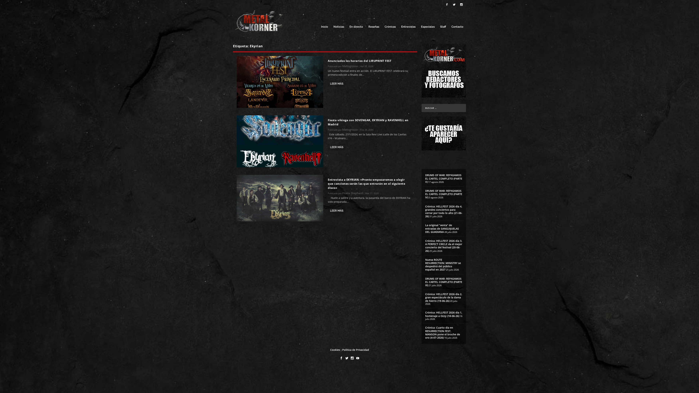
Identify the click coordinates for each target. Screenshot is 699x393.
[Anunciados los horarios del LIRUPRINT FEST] (280, 82)
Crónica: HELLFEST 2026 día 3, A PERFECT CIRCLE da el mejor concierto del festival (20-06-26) (443, 246)
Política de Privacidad (355, 350)
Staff (443, 26)
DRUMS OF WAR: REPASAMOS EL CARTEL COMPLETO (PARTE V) (443, 178)
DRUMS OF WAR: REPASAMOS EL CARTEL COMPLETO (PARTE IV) (443, 194)
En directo (356, 26)
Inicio (324, 26)
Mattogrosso (350, 66)
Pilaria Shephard (352, 193)
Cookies (335, 350)
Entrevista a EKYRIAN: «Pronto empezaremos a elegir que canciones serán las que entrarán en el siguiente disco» (366, 184)
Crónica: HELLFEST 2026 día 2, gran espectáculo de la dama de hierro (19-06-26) (443, 297)
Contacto (457, 26)
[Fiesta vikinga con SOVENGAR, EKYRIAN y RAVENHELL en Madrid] (280, 141)
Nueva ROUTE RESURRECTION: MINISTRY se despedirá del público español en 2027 (443, 264)
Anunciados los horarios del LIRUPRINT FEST (359, 61)
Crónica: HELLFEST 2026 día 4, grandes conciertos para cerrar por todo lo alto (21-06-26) (443, 211)
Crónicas (390, 26)
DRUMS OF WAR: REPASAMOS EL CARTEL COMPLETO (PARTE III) (443, 282)
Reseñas (373, 26)
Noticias (338, 26)
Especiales (428, 26)
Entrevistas (408, 26)
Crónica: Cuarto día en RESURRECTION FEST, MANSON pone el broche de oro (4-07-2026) (442, 332)
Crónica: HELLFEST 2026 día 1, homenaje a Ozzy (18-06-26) (443, 314)
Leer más (336, 83)
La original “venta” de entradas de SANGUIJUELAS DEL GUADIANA (442, 228)
